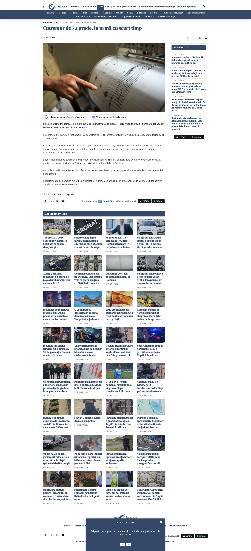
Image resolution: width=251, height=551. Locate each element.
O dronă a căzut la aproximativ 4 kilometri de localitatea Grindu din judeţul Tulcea (150, 422)
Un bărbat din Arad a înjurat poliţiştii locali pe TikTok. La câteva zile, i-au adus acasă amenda (149, 242)
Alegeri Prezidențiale (130, 16)
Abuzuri (119, 12)
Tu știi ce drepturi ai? (172, 12)
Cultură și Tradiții (166, 16)
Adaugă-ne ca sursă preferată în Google (68, 116)
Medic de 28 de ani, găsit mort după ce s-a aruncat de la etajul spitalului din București (56, 458)
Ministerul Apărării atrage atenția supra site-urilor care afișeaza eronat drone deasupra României (88, 242)
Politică (75, 6)
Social (130, 12)
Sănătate (107, 12)
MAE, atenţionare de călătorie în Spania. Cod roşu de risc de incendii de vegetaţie (119, 314)
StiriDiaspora (48, 22)
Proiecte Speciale (186, 6)
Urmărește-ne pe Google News (111, 116)
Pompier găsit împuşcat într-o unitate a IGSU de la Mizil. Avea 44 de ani (88, 385)
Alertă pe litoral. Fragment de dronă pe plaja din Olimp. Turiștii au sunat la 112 (56, 278)
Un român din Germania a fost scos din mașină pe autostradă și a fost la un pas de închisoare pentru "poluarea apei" (56, 386)
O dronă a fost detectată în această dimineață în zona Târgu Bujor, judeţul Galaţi (86, 314)
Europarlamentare (196, 12)
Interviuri (149, 16)
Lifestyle (110, 6)
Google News (109, 201)
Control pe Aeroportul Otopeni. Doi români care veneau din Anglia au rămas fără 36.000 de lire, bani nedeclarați (150, 494)
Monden (74, 12)
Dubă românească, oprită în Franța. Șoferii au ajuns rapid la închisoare (119, 458)
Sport (84, 12)
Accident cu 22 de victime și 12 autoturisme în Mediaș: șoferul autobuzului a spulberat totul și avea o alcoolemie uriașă (150, 386)
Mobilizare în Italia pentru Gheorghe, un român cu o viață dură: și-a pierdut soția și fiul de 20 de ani (56, 494)
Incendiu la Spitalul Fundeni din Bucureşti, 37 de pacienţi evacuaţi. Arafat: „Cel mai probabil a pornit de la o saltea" (57, 350)
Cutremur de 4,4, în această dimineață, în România (118, 276)
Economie (50, 12)
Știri (100, 6)
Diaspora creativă (126, 6)
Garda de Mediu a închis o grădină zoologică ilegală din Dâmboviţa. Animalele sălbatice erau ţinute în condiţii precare (119, 422)
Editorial (141, 12)
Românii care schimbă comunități (157, 6)
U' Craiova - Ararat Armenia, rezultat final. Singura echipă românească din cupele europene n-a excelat (119, 386)
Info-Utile (154, 12)
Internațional (89, 6)
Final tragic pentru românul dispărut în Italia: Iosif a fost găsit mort (86, 494)
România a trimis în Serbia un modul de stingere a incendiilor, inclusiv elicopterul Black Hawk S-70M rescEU (149, 314)
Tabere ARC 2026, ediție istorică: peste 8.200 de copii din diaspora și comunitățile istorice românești (55, 242)
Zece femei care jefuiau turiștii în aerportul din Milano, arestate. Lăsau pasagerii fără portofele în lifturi (88, 458)
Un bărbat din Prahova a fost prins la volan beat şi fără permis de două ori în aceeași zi (150, 278)
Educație (95, 12)
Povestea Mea (83, 16)
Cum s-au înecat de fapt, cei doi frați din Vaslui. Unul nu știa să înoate (118, 494)
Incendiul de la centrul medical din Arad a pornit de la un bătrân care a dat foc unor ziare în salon (56, 314)
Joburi (62, 12)
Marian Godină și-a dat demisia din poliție (87, 419)
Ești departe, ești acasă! (105, 16)
